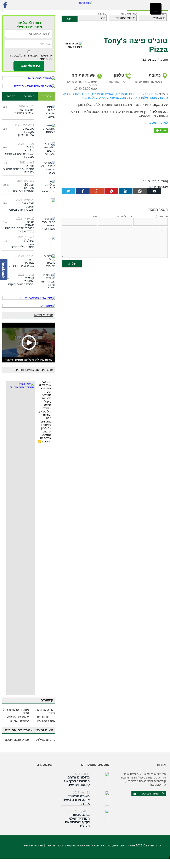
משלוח (102, 13)
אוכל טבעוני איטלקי (113, 97)
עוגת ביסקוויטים (46, 720)
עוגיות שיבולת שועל (18, 716)
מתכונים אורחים (46, 716)
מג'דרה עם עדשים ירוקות (45, 711)
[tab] (46, 96)
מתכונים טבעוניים (124, 845)
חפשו (70, 18)
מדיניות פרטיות (33, 845)
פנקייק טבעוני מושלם (17, 739)
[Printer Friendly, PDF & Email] (161, 130)
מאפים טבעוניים (103, 94)
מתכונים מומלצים (45, 739)
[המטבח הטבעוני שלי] (28, 78)
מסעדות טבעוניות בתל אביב (16, 711)
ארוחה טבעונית (147, 94)
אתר (94, 216)
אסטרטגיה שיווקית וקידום (74, 845)
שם (162, 216)
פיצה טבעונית (81, 94)
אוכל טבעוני (90, 97)
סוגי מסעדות (129, 13)
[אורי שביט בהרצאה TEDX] (28, 298)
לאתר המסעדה (156, 122)
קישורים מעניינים (19, 720)
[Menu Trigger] (156, 9)
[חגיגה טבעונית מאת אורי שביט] (28, 86)
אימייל (124, 216)
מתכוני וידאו (43, 315)
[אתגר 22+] (28, 306)
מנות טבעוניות (126, 94)
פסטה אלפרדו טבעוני (142, 97)
